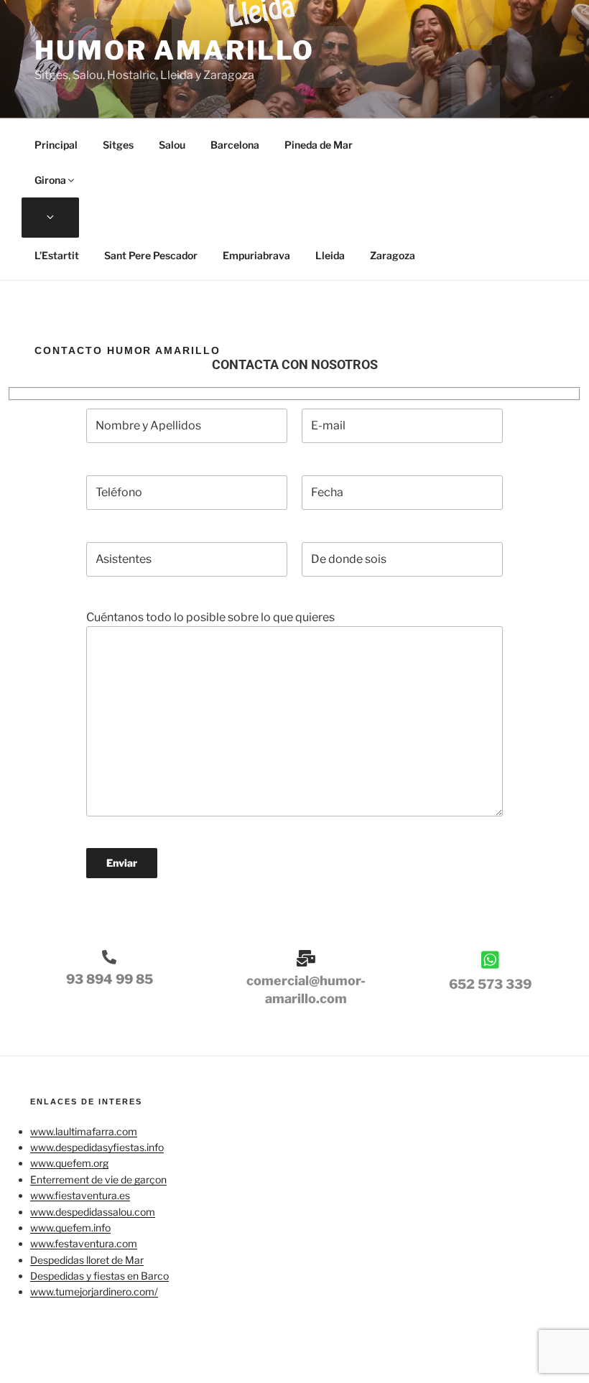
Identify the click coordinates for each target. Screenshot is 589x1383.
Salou (172, 145)
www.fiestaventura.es (80, 1195)
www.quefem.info (70, 1227)
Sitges (118, 145)
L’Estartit (56, 255)
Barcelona (234, 145)
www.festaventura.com (83, 1243)
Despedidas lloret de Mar (87, 1260)
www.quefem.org (69, 1163)
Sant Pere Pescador (151, 255)
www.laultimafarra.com (83, 1131)
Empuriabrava (256, 255)
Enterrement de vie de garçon (98, 1179)
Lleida (330, 255)
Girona (50, 180)
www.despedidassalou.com (92, 1212)
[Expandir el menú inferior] (50, 217)
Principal (56, 145)
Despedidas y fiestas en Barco (99, 1276)
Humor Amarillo (174, 50)
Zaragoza (392, 255)
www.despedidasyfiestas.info (97, 1147)
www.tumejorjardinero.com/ (94, 1291)
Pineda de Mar (318, 145)
